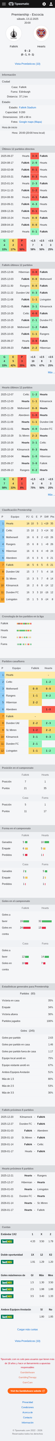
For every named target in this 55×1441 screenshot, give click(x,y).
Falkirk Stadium (27, 107)
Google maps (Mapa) (30, 122)
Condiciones (27, 1407)
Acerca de (27, 1412)
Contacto (27, 1417)
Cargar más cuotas (27, 1329)
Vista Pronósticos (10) (27, 63)
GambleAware (27, 1372)
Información (27, 1422)
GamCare (28, 1382)
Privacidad (27, 1402)
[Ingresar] (51, 4)
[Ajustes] (44, 4)
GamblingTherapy (28, 1377)
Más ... (51, 372)
